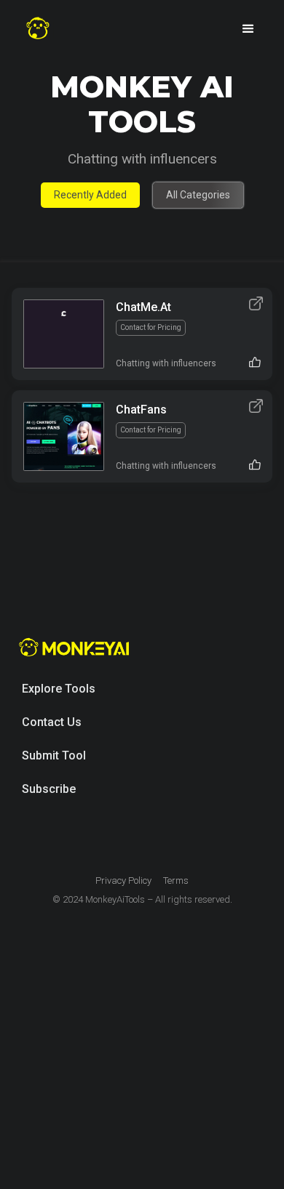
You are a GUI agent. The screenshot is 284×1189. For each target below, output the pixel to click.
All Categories (198, 195)
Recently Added (90, 195)
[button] (248, 29)
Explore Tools (58, 689)
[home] (38, 29)
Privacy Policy (123, 880)
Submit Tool (54, 755)
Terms (176, 880)
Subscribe (49, 789)
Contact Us (52, 722)
